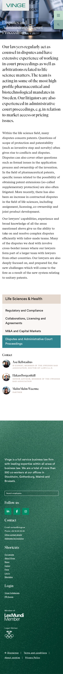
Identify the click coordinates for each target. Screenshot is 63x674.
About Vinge (10, 558)
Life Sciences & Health (23, 299)
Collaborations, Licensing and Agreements (25, 321)
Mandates (9, 577)
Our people (9, 555)
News (7, 562)
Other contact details (13, 535)
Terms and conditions (35, 653)
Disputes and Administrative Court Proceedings (28, 341)
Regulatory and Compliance (24, 310)
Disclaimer (13, 653)
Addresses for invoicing (14, 539)
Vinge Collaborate (12, 593)
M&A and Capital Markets (23, 331)
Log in (7, 573)
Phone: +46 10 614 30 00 (15, 531)
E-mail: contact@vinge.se (15, 527)
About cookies (12, 658)
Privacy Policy (32, 658)
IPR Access (9, 597)
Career (7, 566)
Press (7, 570)
